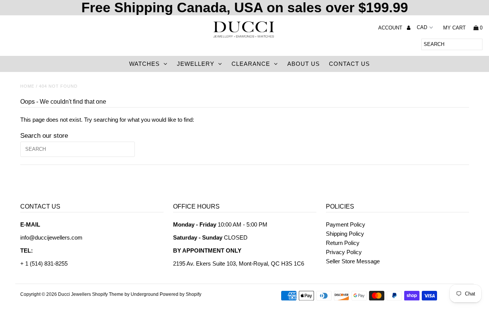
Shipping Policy (345, 233)
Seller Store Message (353, 261)
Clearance (251, 63)
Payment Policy (345, 224)
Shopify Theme (107, 294)
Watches (144, 63)
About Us (303, 63)
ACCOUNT (391, 28)
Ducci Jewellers (74, 294)
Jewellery (195, 63)
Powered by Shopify (180, 294)
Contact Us (349, 63)
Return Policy (342, 243)
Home (27, 86)
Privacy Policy (344, 252)
